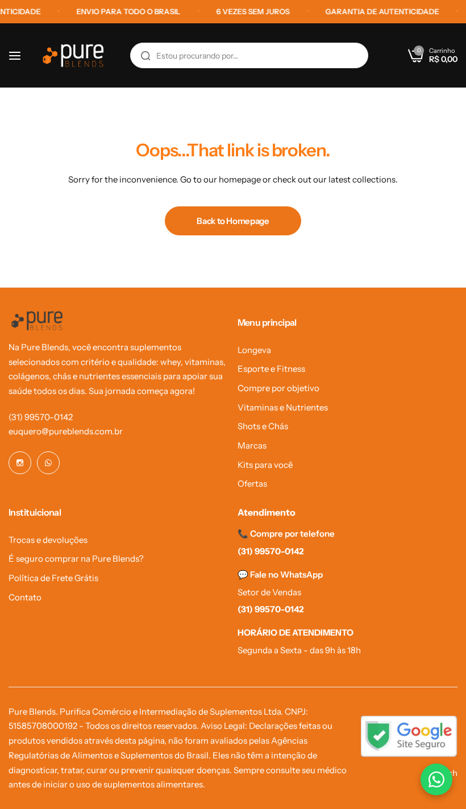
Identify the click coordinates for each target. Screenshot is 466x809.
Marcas (252, 445)
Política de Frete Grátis (53, 577)
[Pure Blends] (73, 55)
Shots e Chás (263, 426)
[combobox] (249, 55)
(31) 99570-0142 (41, 417)
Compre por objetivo (278, 388)
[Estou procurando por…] (145, 55)
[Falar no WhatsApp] (436, 779)
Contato (25, 597)
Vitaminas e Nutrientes (283, 407)
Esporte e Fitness (271, 368)
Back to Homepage (233, 220)
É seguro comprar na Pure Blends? (76, 558)
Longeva (254, 350)
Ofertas (252, 483)
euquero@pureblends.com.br (66, 431)
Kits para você (265, 464)
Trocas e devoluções (48, 539)
